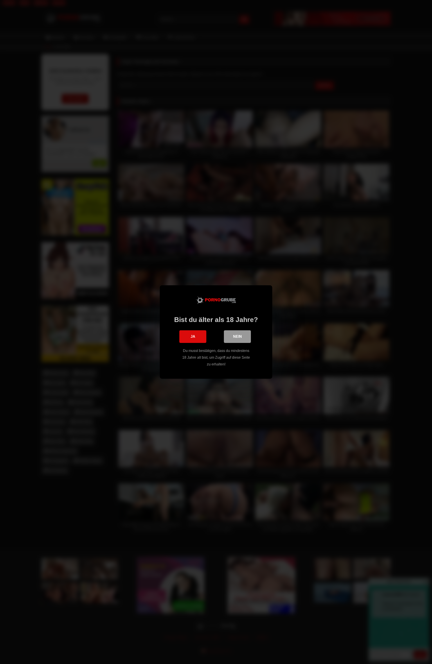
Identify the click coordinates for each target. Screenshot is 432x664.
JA (193, 336)
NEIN (237, 336)
